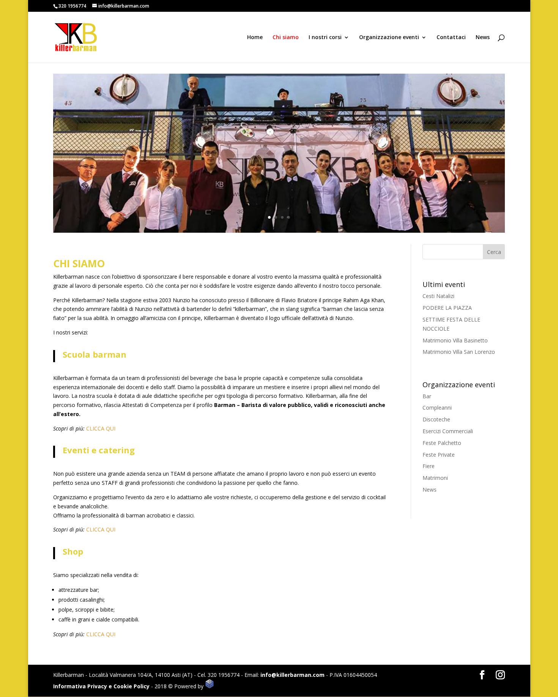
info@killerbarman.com (292, 674)
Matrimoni (435, 477)
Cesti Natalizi (438, 296)
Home (255, 38)
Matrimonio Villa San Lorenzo (458, 351)
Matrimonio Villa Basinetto (455, 340)
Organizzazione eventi (389, 38)
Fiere (428, 466)
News (483, 38)
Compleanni (437, 407)
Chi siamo (286, 38)
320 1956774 (72, 6)
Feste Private (438, 454)
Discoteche (436, 419)
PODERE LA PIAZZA (447, 307)
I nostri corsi (325, 38)
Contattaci (451, 38)
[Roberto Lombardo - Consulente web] (209, 686)
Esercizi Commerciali (447, 431)
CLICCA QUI (100, 428)
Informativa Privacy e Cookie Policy (101, 686)
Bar (426, 396)
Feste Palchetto (441, 442)
